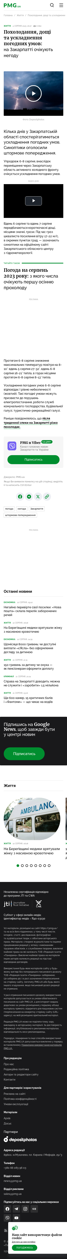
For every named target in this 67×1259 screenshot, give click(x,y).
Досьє (8, 1123)
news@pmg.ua (13, 1180)
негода (22, 508)
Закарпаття (36, 508)
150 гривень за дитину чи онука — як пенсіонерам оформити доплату (29, 667)
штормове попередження (20, 515)
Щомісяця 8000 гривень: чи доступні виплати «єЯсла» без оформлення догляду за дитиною (30, 648)
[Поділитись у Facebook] (20, 496)
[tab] (18, 865)
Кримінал (9, 676)
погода (9, 508)
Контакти (9, 1079)
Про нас (9, 1064)
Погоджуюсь (24, 1247)
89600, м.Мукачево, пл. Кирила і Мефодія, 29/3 (33, 1154)
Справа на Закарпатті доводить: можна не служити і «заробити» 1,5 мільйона (32, 683)
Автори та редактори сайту (21, 1074)
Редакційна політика (16, 1069)
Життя (20, 15)
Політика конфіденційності (20, 1098)
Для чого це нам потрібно (23, 1242)
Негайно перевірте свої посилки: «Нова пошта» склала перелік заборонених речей (32, 611)
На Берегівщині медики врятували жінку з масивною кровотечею (33, 629)
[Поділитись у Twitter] (38, 496)
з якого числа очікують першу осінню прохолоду (31, 279)
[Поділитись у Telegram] (29, 496)
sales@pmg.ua (13, 1193)
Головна (8, 15)
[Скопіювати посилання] (47, 496)
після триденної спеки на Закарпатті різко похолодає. (31, 423)
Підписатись (33, 459)
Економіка (9, 602)
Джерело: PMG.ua (14, 477)
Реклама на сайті (14, 1093)
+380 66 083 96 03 (15, 1167)
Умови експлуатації (16, 1104)
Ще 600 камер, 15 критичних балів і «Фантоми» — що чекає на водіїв (28, 700)
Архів (7, 1118)
